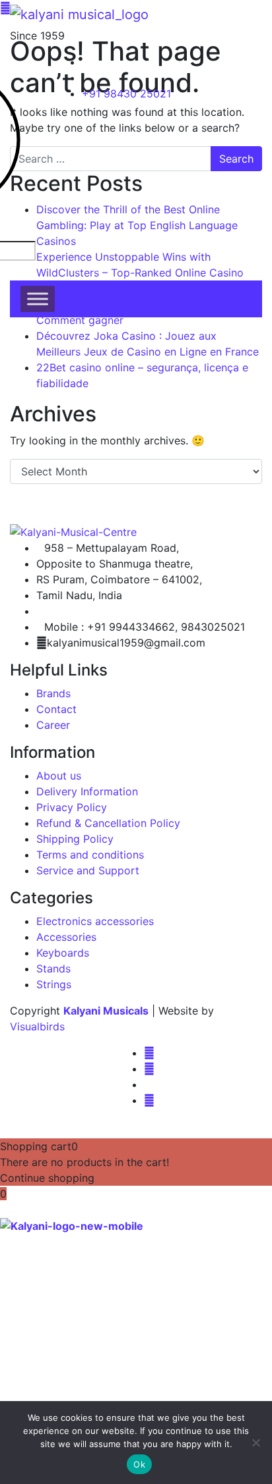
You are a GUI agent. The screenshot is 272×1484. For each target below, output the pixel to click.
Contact (56, 709)
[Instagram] (149, 1068)
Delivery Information (87, 791)
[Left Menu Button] (7, 1209)
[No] (255, 1442)
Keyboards (62, 952)
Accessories (66, 936)
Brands (53, 693)
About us (58, 775)
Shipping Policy (75, 838)
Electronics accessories (95, 921)
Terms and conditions (90, 854)
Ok (139, 1464)
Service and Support (87, 870)
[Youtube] (149, 1100)
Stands (53, 968)
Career (53, 724)
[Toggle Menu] (37, 298)
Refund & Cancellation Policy (108, 823)
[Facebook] (149, 1052)
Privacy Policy (71, 807)
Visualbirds (37, 1026)
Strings (53, 984)
